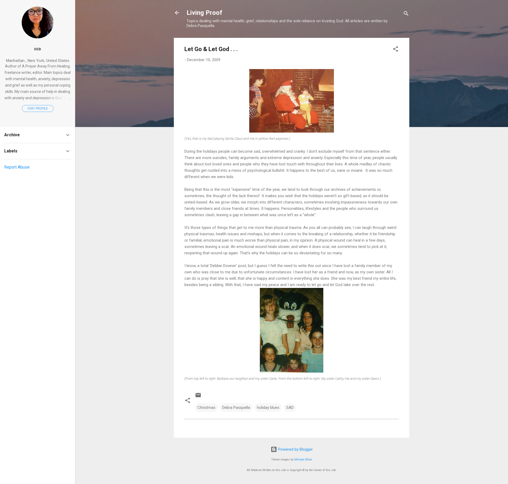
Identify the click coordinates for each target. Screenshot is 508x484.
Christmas (206, 407)
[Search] (406, 14)
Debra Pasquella (236, 407)
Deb (37, 49)
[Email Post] (198, 397)
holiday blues (268, 407)
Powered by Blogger (295, 449)
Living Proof (204, 12)
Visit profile (38, 108)
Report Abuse (17, 167)
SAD (290, 407)
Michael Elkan (303, 459)
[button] (395, 50)
